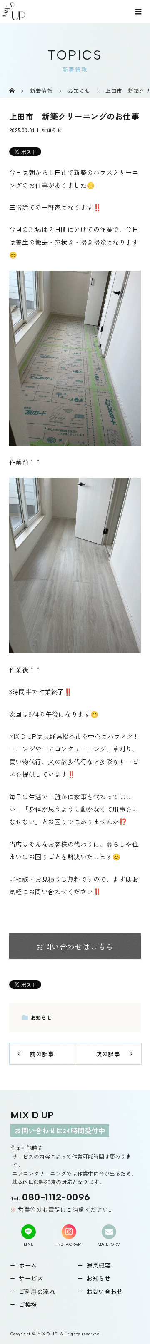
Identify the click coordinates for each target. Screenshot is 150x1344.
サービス (31, 1278)
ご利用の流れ (37, 1291)
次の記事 (108, 1054)
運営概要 (98, 1265)
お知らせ (51, 129)
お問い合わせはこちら (74, 946)
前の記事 (42, 1054)
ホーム (28, 1265)
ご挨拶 (28, 1304)
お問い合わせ (104, 1291)
